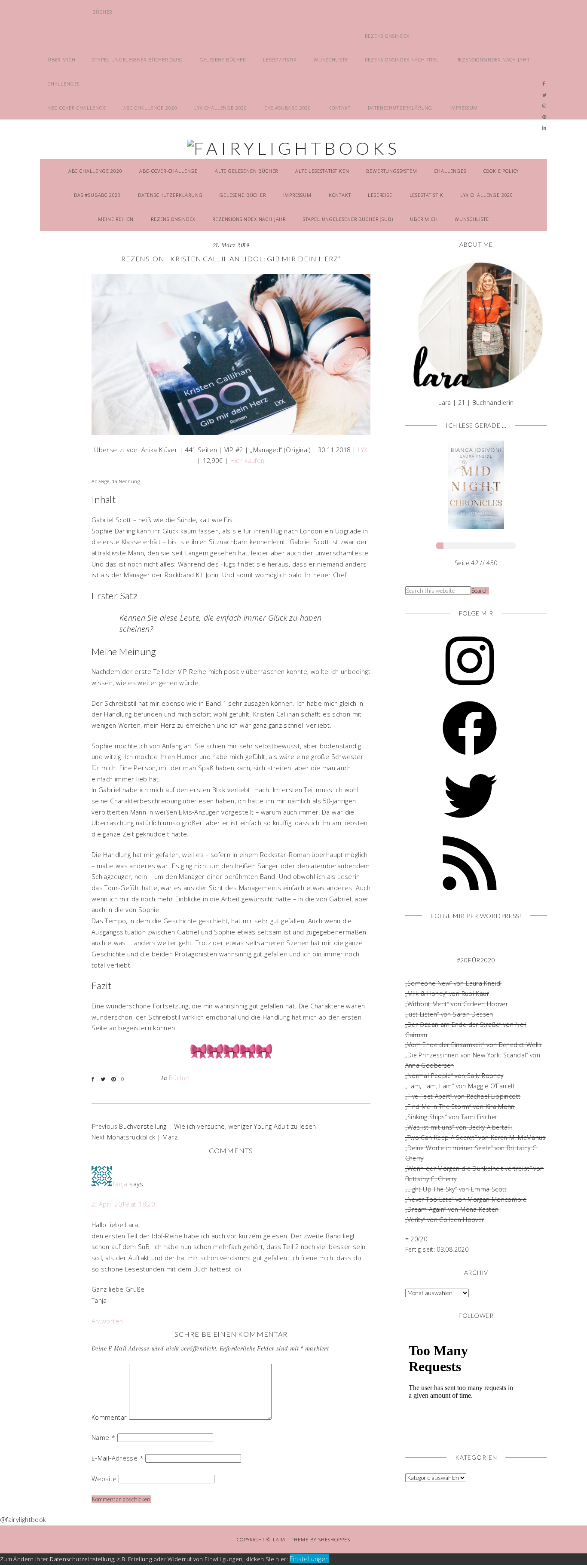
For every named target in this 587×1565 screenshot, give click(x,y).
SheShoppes (334, 1539)
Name (103, 1437)
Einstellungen (309, 1558)
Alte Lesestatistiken (322, 171)
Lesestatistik (280, 59)
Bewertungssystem (391, 171)
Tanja (120, 1183)
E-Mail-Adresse (118, 1458)
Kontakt (339, 107)
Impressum (463, 107)
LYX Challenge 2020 (220, 107)
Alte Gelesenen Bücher (246, 171)
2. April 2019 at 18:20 (123, 1204)
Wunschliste (331, 59)
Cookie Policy (501, 171)
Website (104, 1478)
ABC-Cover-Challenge (77, 107)
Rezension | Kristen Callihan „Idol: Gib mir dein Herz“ (231, 258)
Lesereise (380, 195)
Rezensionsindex (387, 36)
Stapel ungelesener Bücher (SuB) (137, 59)
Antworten (107, 1321)
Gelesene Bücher (223, 59)
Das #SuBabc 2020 (287, 107)
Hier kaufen (247, 460)
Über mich (61, 59)
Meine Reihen (116, 219)
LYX (363, 449)
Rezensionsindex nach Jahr (493, 59)
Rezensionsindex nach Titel (402, 59)
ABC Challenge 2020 (150, 107)
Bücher (102, 12)
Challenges (63, 83)
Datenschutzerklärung (400, 107)
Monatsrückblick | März (142, 1137)
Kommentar (109, 1417)
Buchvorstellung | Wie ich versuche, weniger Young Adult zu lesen (217, 1126)
